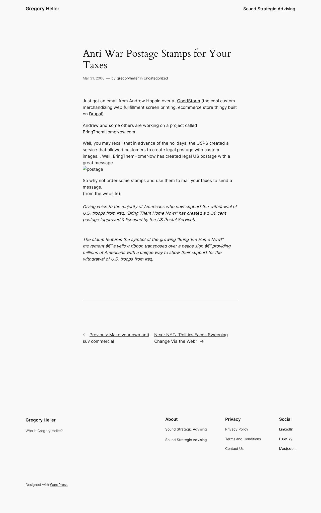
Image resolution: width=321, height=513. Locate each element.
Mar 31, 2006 (94, 78)
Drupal (95, 113)
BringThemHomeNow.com (109, 131)
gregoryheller (128, 78)
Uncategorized (156, 78)
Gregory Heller (42, 9)
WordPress (58, 484)
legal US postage (199, 156)
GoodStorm (188, 100)
